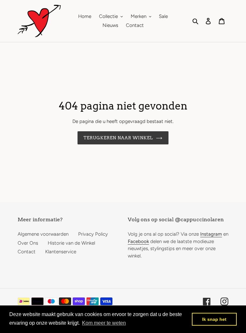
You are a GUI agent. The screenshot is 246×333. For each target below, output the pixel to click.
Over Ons (28, 243)
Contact (27, 252)
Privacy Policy (93, 234)
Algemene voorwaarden (43, 234)
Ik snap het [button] (214, 319)
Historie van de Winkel (71, 243)
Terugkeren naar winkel (118, 137)
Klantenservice (60, 252)
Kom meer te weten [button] (104, 323)
